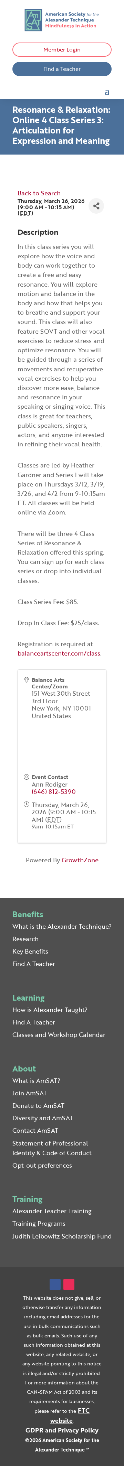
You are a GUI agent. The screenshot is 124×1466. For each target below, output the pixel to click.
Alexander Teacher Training (52, 1210)
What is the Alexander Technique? (62, 926)
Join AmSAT (29, 1092)
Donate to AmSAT (38, 1105)
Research (25, 938)
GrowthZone (80, 859)
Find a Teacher (62, 69)
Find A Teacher (33, 963)
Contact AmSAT (35, 1130)
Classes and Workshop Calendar (58, 1034)
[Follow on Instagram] (68, 1284)
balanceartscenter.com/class (59, 653)
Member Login (62, 49)
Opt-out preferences (42, 1165)
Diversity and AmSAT (42, 1117)
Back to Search (39, 192)
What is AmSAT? (36, 1080)
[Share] (96, 206)
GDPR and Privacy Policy (62, 1430)
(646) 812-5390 (54, 791)
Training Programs (38, 1223)
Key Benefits (30, 951)
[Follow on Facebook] (55, 1284)
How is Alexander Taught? (49, 1009)
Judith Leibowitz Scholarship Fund (62, 1236)
